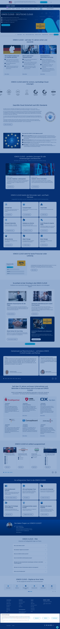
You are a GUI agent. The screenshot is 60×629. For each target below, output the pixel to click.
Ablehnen (45, 618)
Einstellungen (55, 618)
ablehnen (29, 618)
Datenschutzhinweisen (10, 618)
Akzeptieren (7, 620)
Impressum (2, 621)
